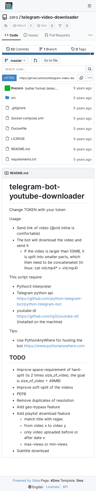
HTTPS (9, 78)
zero (13, 17)
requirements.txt (23, 159)
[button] (35, 60)
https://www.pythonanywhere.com (54, 345)
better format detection (43, 88)
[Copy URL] (81, 77)
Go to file (51, 60)
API (65, 487)
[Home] (8, 6)
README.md (20, 149)
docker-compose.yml (27, 118)
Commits (19, 49)
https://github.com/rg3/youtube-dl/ (48, 316)
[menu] (89, 77)
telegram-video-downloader (50, 17)
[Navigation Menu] (89, 6)
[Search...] (89, 69)
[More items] (90, 35)
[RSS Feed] (6, 25)
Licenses (52, 487)
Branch (50, 49)
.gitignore (18, 108)
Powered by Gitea (26, 480)
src (13, 98)
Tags (81, 49)
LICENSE (18, 139)
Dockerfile (19, 128)
